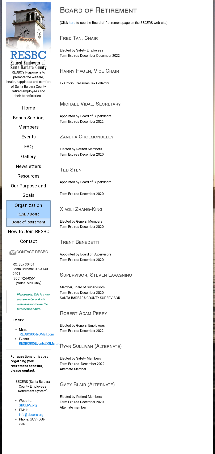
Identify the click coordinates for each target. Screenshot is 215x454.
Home (28, 108)
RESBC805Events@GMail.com (41, 344)
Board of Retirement (28, 222)
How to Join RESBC (28, 231)
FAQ (28, 146)
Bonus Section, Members (28, 122)
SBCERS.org (28, 405)
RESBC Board (28, 214)
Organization (28, 205)
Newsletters (28, 166)
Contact (28, 241)
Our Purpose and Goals (28, 190)
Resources (28, 176)
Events (28, 136)
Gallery (28, 156)
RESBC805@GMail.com (37, 334)
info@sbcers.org (31, 415)
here (72, 23)
